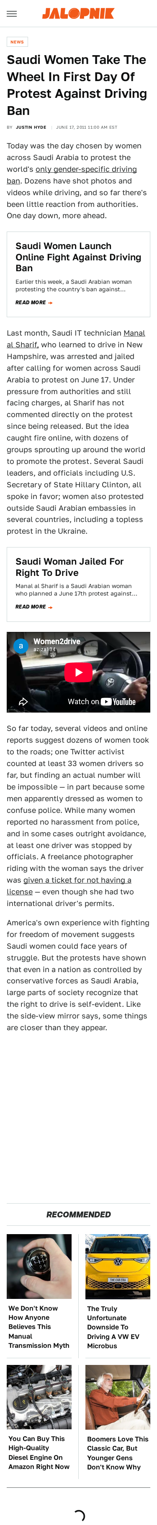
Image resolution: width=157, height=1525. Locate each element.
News (17, 41)
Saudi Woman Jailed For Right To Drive (69, 567)
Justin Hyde (31, 127)
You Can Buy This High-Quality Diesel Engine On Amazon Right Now (38, 1453)
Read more (30, 302)
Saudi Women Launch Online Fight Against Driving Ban (78, 256)
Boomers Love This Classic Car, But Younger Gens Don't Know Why (118, 1453)
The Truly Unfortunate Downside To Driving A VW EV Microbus (113, 1327)
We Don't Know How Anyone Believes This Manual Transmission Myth (38, 1327)
